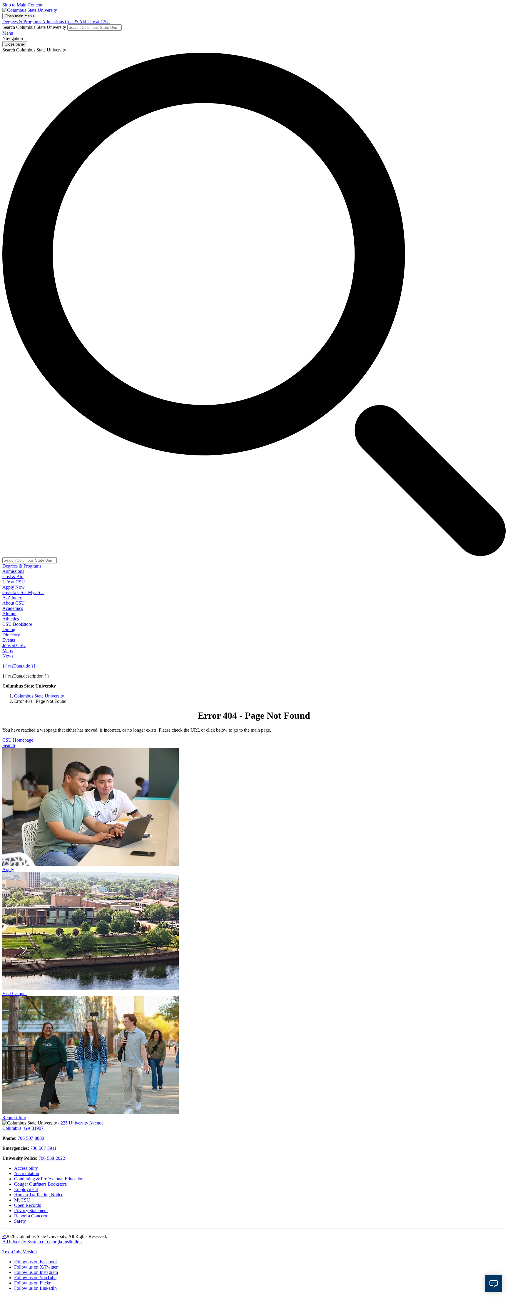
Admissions (53, 21)
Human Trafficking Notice (38, 1194)
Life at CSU (98, 21)
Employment (26, 1189)
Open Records (27, 1205)
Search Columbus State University (34, 27)
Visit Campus (14, 993)
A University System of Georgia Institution (42, 1241)
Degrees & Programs (22, 21)
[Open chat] (493, 1283)
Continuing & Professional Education (48, 1178)
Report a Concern (30, 1215)
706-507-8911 (43, 1148)
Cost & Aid (76, 21)
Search (8, 745)
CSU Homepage (17, 740)
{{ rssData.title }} (19, 665)
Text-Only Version (19, 1251)
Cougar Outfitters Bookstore (40, 1184)
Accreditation (26, 1173)
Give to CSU (15, 592)
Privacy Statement (31, 1210)
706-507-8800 (31, 1138)
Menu (7, 33)
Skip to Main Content (22, 4)
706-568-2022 (52, 1158)
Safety (20, 1221)
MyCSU (36, 592)
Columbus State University (39, 695)
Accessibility (26, 1168)
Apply (8, 869)
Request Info (14, 1117)
